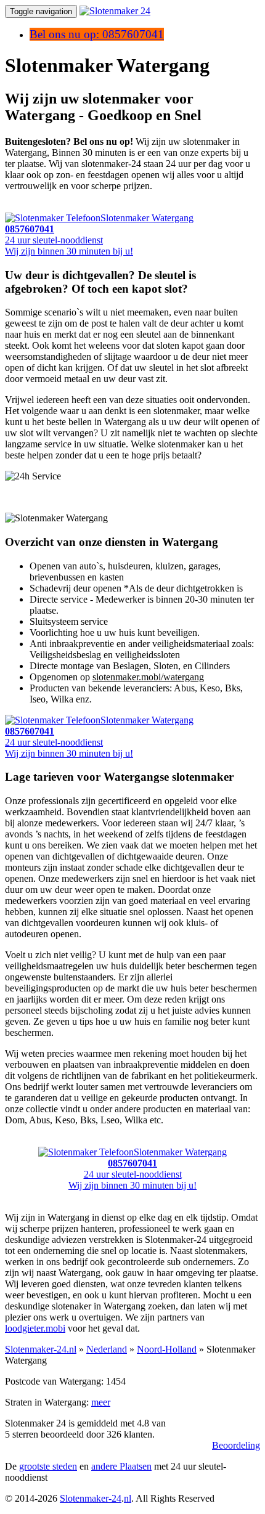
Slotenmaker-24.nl (40, 1349)
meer (100, 1402)
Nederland (106, 1349)
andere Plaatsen (121, 1466)
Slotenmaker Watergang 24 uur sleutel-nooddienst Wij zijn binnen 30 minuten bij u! (99, 234)
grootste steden (48, 1466)
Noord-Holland (167, 1349)
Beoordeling (236, 1445)
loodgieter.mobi (35, 1328)
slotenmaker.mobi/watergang (148, 677)
